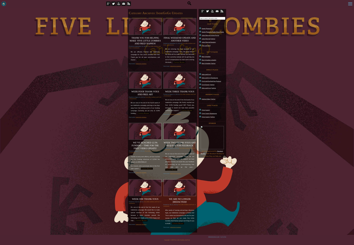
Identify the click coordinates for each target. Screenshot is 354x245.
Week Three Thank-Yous (179, 91)
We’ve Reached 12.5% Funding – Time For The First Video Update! (145, 145)
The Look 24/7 (206, 46)
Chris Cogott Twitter (208, 117)
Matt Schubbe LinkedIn (209, 60)
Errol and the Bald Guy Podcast (211, 81)
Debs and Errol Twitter (209, 88)
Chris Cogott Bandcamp (209, 113)
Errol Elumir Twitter (208, 85)
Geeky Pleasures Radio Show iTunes (213, 32)
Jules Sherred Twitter (208, 39)
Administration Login (213, 237)
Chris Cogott (206, 110)
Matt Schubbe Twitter (209, 63)
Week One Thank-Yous (145, 199)
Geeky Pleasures (207, 28)
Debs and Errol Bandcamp (210, 78)
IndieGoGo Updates (141, 64)
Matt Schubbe (206, 57)
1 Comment (132, 152)
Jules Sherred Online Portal (210, 35)
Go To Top (223, 237)
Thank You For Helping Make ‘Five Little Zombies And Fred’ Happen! (145, 41)
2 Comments (166, 150)
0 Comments (135, 48)
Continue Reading (143, 60)
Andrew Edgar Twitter (208, 99)
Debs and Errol (206, 74)
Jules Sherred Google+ (209, 42)
